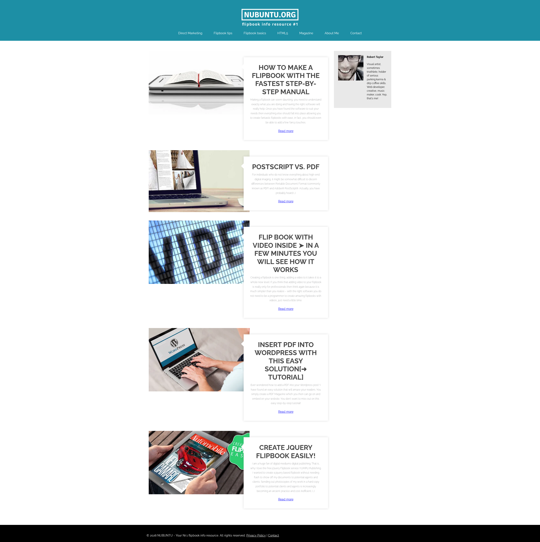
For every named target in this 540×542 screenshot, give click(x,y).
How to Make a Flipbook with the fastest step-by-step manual (286, 80)
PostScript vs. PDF (285, 167)
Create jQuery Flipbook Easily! (286, 451)
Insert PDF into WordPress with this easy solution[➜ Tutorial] (286, 361)
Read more (285, 131)
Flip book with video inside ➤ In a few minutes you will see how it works (286, 253)
